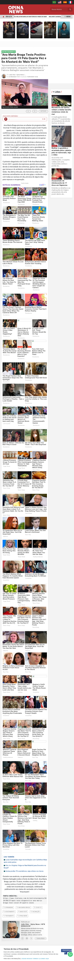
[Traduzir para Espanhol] (65, 2)
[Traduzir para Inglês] (60, 2)
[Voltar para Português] (54, 2)
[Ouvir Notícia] (5, 119)
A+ (35, 111)
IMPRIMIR (43, 111)
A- (28, 111)
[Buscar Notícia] (70, 9)
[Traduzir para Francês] (70, 2)
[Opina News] (15, 9)
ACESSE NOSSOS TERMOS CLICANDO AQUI (35, 958)
